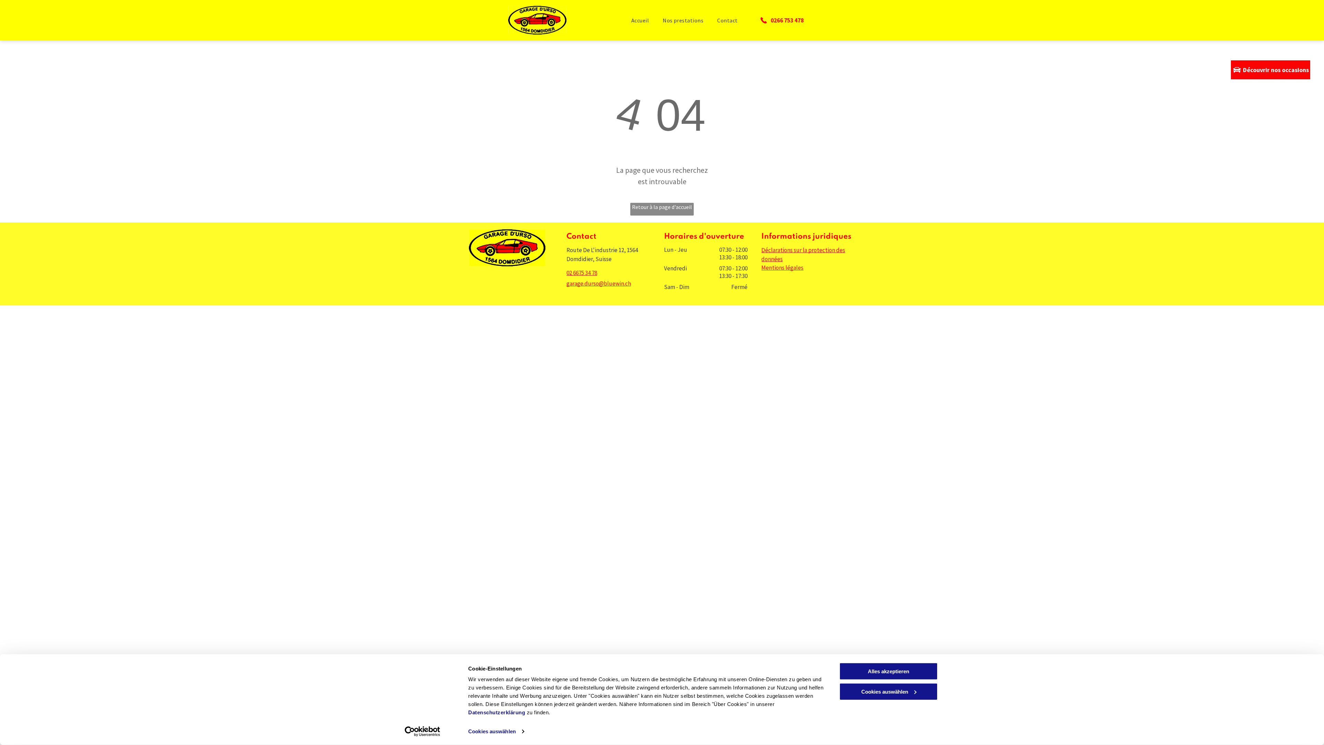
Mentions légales (782, 267)
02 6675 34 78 (581, 273)
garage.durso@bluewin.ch (598, 283)
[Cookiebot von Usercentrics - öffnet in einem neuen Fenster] (422, 731)
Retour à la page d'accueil (662, 206)
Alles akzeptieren (888, 671)
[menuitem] (640, 20)
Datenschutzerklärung (496, 712)
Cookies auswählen (492, 731)
